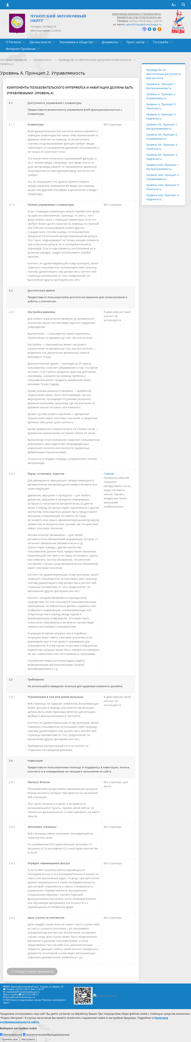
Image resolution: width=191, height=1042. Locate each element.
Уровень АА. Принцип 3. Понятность (162, 146)
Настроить (28, 1039)
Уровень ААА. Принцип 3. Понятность (162, 187)
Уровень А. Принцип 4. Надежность (161, 116)
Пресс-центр (135, 42)
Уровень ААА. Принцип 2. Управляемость (162, 177)
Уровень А (7, 64)
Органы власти (40, 42)
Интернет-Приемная (13, 60)
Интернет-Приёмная (21, 49)
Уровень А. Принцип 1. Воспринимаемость (161, 86)
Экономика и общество (76, 42)
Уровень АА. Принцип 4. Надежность (162, 157)
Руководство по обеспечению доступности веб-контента (95, 60)
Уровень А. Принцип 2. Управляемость (161, 96)
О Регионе (13, 42)
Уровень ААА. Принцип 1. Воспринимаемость (162, 167)
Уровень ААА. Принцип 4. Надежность (162, 197)
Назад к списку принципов (34, 971)
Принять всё (9, 1039)
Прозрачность (43, 60)
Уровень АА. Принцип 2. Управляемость (162, 136)
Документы (110, 42)
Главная (109, 473)
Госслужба (160, 42)
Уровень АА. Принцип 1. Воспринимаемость (162, 126)
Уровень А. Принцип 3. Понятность (161, 106)
